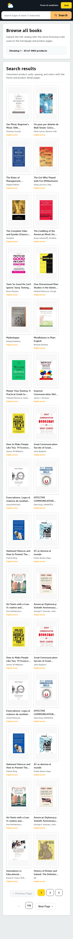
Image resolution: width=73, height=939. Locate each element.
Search (63, 15)
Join (66, 5)
